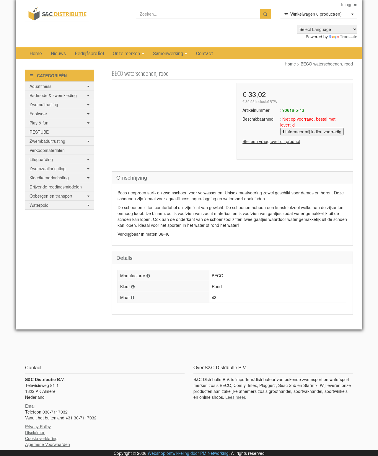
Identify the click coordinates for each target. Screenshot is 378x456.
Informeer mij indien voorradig (312, 131)
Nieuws (58, 53)
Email (30, 406)
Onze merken (127, 53)
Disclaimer (35, 432)
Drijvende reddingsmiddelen (56, 187)
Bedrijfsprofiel (89, 53)
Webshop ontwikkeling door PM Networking (188, 453)
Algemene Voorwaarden (47, 444)
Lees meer (235, 397)
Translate (348, 37)
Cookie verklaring (41, 438)
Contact (204, 53)
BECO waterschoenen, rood (327, 64)
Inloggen (349, 4)
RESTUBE (39, 132)
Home (36, 53)
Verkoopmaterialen (47, 150)
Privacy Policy (38, 426)
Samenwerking (168, 53)
